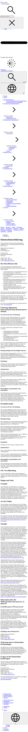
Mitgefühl (15, 228)
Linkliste (8, 184)
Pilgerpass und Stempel (11, 199)
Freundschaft (9, 228)
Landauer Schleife (10, 223)
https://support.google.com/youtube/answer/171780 (12, 557)
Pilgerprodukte (9, 201)
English (5, 97)
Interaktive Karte (7, 152)
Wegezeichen (9, 133)
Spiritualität (3, 231)
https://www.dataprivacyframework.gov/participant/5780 (13, 596)
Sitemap (5, 710)
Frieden (2, 227)
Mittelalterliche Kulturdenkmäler (10, 119)
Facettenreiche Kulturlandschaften (11, 103)
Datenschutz (6, 730)
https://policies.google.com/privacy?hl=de (10, 582)
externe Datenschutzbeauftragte (9, 678)
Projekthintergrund (7, 168)
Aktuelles (5, 207)
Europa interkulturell (11, 224)
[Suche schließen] (12, 22)
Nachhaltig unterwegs (11, 118)
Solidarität (21, 228)
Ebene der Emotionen (19, 101)
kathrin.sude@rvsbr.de (9, 674)
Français (5, 96)
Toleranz (3, 228)
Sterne (10, 149)
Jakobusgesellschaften (11, 206)
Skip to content (4, 2)
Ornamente (11, 148)
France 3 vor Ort (10, 221)
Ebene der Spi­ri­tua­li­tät (17, 102)
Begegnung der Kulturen (6, 229)
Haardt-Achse (9, 117)
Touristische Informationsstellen (13, 203)
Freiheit (13, 227)
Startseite (5, 234)
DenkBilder (6, 167)
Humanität (8, 227)
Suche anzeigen (5, 4)
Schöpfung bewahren (18, 229)
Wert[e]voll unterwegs (8, 99)
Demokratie (19, 227)
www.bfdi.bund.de (7, 304)
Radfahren (8, 222)
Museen (8, 204)
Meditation (9, 231)
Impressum (5, 729)
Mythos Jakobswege (11, 182)
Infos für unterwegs (7, 186)
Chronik (8, 151)
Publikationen (9, 202)
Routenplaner (9, 166)
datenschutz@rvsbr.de (9, 260)
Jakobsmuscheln (13, 147)
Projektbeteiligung (10, 183)
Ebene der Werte (10, 101)
